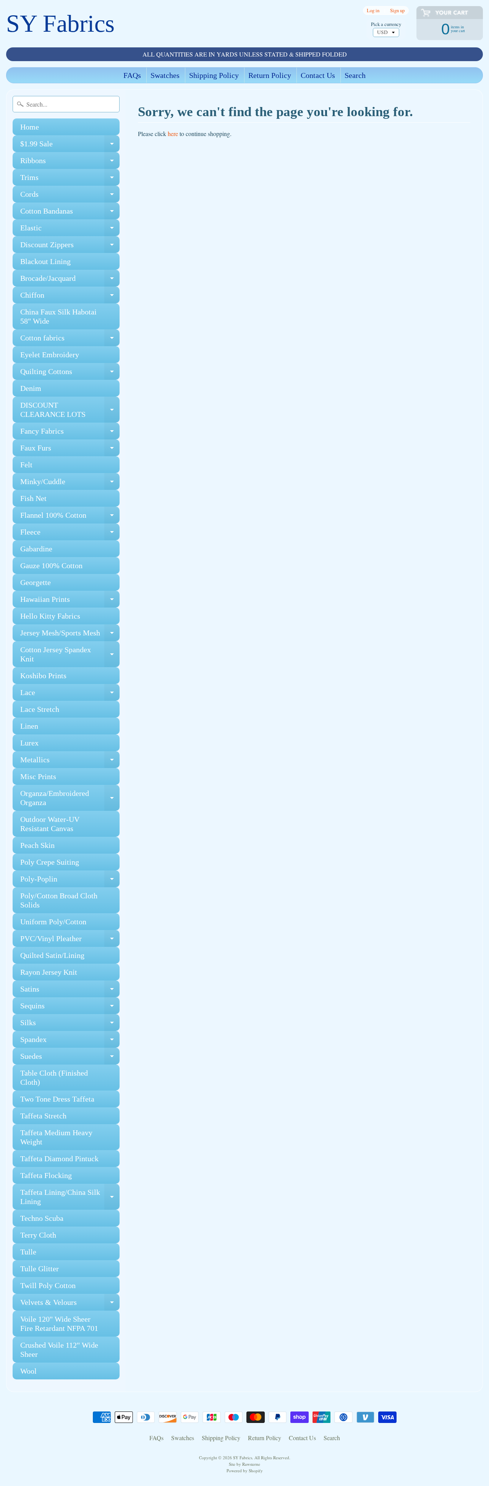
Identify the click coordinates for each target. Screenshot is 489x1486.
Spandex (70, 1041)
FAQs (132, 75)
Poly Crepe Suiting (49, 862)
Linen (29, 726)
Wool (28, 1371)
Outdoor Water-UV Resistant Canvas (49, 824)
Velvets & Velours (70, 1304)
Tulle (28, 1252)
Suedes (70, 1058)
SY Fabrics (60, 23)
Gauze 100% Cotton (51, 565)
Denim (30, 388)
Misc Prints (38, 776)
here (173, 134)
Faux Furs (70, 450)
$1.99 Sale (70, 145)
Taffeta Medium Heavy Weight (56, 1137)
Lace (70, 694)
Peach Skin (37, 845)
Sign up (397, 10)
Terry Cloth (38, 1235)
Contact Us (318, 75)
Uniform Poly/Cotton (53, 921)
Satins (70, 991)
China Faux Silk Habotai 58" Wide (58, 316)
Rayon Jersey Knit (48, 972)
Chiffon (70, 297)
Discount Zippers (70, 246)
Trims (70, 179)
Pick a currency (386, 24)
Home (29, 127)
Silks (70, 1024)
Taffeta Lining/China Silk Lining (70, 1197)
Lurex (29, 743)
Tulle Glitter (39, 1268)
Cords (70, 196)
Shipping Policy (214, 75)
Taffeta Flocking (46, 1175)
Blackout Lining (45, 261)
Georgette (35, 582)
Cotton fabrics (70, 340)
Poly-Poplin (70, 881)
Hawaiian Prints (70, 601)
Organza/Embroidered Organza (70, 798)
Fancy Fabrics (70, 433)
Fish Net (33, 498)
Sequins (70, 1007)
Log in (373, 10)
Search (355, 75)
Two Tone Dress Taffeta (57, 1099)
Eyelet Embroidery (49, 354)
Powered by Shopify (245, 1470)
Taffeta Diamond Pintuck (59, 1158)
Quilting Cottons (70, 373)
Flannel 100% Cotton (70, 517)
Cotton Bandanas (70, 213)
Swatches (165, 75)
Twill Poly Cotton (48, 1285)
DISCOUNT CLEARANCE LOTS (70, 410)
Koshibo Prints (43, 675)
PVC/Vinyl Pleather (70, 940)
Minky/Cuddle (70, 483)
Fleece (70, 534)
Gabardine (36, 548)
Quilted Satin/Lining (52, 955)
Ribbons (70, 162)
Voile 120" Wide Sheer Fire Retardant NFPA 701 (59, 1323)
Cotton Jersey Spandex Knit (70, 654)
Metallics (70, 761)
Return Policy (269, 75)
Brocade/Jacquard (70, 280)
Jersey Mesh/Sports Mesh (70, 635)
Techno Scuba (41, 1218)
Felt (26, 464)
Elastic (70, 230)
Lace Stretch (39, 709)
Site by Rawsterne (244, 1464)
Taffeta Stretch (43, 1116)
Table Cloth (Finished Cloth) (54, 1077)
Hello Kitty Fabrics (50, 616)
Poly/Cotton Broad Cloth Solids (58, 900)
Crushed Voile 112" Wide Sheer (59, 1349)
